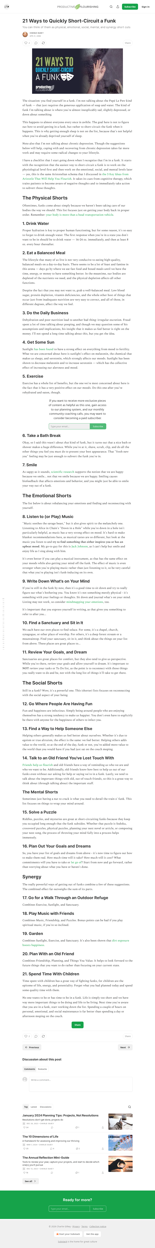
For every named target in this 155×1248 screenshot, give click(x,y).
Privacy (76, 1226)
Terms (84, 1226)
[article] (77, 1121)
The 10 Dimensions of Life (40, 1136)
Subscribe (130, 6)
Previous (34, 1047)
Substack (62, 1241)
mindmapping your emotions (84, 602)
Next (123, 1047)
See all (28, 1181)
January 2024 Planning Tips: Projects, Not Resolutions (60, 1115)
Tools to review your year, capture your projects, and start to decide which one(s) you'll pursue (60, 1163)
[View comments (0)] (36, 43)
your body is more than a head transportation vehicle (79, 215)
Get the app (92, 1234)
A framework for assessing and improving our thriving (50, 1140)
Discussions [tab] (45, 1107)
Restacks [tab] (42, 1069)
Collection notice (97, 1226)
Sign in (146, 6)
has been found (43, 349)
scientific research (62, 472)
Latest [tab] (34, 1107)
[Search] (111, 7)
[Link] (18, 197)
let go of (76, 862)
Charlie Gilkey (37, 33)
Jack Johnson (79, 546)
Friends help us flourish (37, 765)
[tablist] (35, 1069)
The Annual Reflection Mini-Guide (45, 1157)
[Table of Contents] (3, 624)
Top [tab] (26, 1107)
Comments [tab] (29, 1069)
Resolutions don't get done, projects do (42, 1119)
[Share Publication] (118, 7)
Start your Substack (69, 1234)
